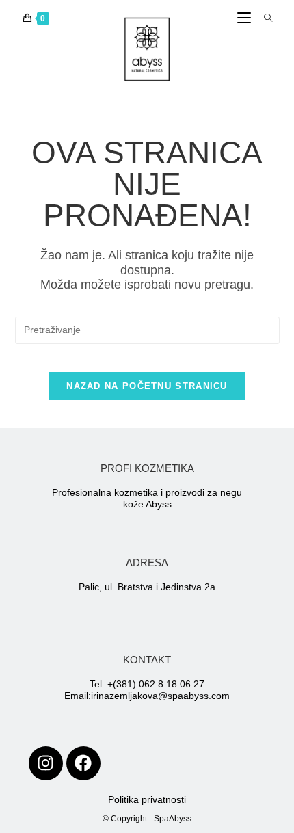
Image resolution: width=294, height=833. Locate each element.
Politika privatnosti (147, 799)
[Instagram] (46, 763)
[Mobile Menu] (245, 18)
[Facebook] (83, 763)
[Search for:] (263, 18)
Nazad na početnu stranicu (147, 386)
